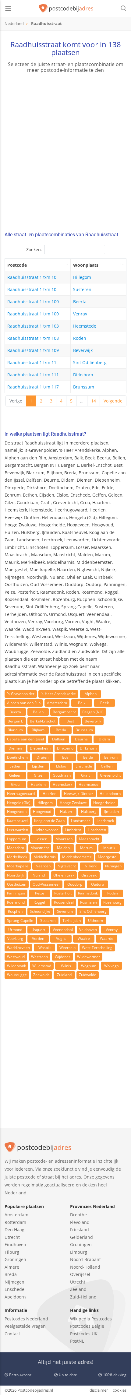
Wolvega (111, 965)
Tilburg (12, 1252)
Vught (61, 938)
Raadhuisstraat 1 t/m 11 (31, 362)
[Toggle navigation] (8, 8)
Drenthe (78, 1215)
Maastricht (39, 847)
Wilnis (66, 965)
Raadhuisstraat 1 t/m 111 (33, 375)
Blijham (38, 730)
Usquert (38, 929)
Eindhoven (15, 1244)
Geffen (106, 766)
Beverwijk (83, 350)
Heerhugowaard (21, 793)
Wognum (88, 965)
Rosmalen (88, 902)
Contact (12, 1334)
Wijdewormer (88, 956)
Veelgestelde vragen (25, 1326)
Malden (63, 847)
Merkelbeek (17, 856)
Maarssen (64, 839)
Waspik (44, 947)
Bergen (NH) (93, 712)
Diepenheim (40, 748)
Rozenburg (112, 902)
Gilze (38, 775)
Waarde (106, 938)
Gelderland (81, 1237)
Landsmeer (80, 820)
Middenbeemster (76, 856)
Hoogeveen (17, 811)
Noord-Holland (85, 1267)
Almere (12, 1267)
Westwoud (16, 956)
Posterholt (63, 893)
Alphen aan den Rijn (24, 702)
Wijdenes (62, 956)
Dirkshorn (83, 375)
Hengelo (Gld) (18, 802)
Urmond (15, 929)
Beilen (38, 712)
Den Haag (14, 1229)
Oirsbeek (89, 875)
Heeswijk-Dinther (78, 793)
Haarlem (38, 784)
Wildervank (16, 965)
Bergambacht (64, 712)
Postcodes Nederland (26, 1319)
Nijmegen (113, 866)
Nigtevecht (67, 866)
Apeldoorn (15, 1297)
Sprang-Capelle (20, 920)
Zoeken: (34, 249)
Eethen (15, 766)
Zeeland (78, 1289)
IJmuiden (111, 811)
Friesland (79, 1229)
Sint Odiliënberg (90, 362)
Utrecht (12, 1237)
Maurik (109, 847)
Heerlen (49, 793)
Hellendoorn (110, 793)
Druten (42, 757)
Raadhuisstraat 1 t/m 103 (33, 326)
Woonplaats (85, 265)
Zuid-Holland (83, 1297)
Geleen (15, 775)
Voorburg (15, 938)
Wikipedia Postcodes (91, 1319)
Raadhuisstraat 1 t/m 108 (33, 338)
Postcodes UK (83, 1334)
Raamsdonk (88, 893)
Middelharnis (45, 856)
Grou (15, 784)
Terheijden (71, 920)
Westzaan (39, 956)
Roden (79, 338)
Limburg (78, 1252)
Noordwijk (15, 875)
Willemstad (41, 965)
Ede (65, 757)
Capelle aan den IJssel (25, 739)
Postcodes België (87, 1326)
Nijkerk (91, 866)
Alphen (91, 693)
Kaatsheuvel (17, 820)
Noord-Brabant (85, 1259)
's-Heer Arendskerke (58, 693)
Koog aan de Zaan (49, 820)
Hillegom (82, 277)
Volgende (113, 401)
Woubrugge (17, 974)
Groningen (15, 1259)
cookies (119, 1390)
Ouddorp (74, 884)
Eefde (88, 757)
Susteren (82, 289)
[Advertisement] (65, 153)
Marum (86, 847)
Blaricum (15, 730)
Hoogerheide (104, 802)
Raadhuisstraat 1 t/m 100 (33, 301)
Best (70, 721)
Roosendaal (64, 902)
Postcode (17, 265)
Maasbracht (89, 839)
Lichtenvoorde (46, 829)
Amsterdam (57, 702)
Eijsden (38, 766)
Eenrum (111, 757)
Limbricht (73, 829)
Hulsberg (89, 811)
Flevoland (80, 1222)
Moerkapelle (17, 866)
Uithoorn (95, 920)
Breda (61, 730)
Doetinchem (17, 757)
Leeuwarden (17, 829)
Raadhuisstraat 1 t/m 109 (33, 350)
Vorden (38, 938)
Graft (85, 775)
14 (93, 401)
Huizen (66, 811)
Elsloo (61, 766)
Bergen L (15, 721)
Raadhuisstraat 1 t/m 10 (31, 277)
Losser (41, 839)
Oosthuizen (16, 884)
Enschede (84, 766)
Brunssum (83, 387)
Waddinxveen (18, 947)
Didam (104, 739)
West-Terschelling (97, 947)
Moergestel (107, 856)
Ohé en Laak (63, 875)
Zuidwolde (87, 974)
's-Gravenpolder (20, 693)
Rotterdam (15, 1222)
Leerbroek (105, 820)
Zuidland (64, 974)
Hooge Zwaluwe (73, 802)
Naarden (43, 866)
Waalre (84, 938)
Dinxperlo (65, 748)
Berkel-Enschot (42, 721)
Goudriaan (62, 775)
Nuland (39, 875)
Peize (39, 893)
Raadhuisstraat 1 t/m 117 (33, 387)
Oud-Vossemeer (46, 884)
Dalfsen (58, 739)
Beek (104, 702)
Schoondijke (40, 911)
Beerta (80, 301)
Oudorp (97, 884)
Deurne (81, 739)
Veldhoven (88, 929)
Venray (80, 314)
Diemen (15, 748)
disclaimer (99, 1390)
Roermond (16, 902)
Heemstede (84, 326)
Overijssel (80, 1274)
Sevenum (65, 911)
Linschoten (97, 829)
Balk (81, 702)
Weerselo (67, 947)
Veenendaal (63, 929)
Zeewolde (41, 974)
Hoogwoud (42, 811)
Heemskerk (62, 784)
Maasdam (15, 847)
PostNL (77, 1341)
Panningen (16, 893)
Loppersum (16, 839)
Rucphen (15, 911)
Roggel (39, 902)
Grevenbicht (110, 775)
